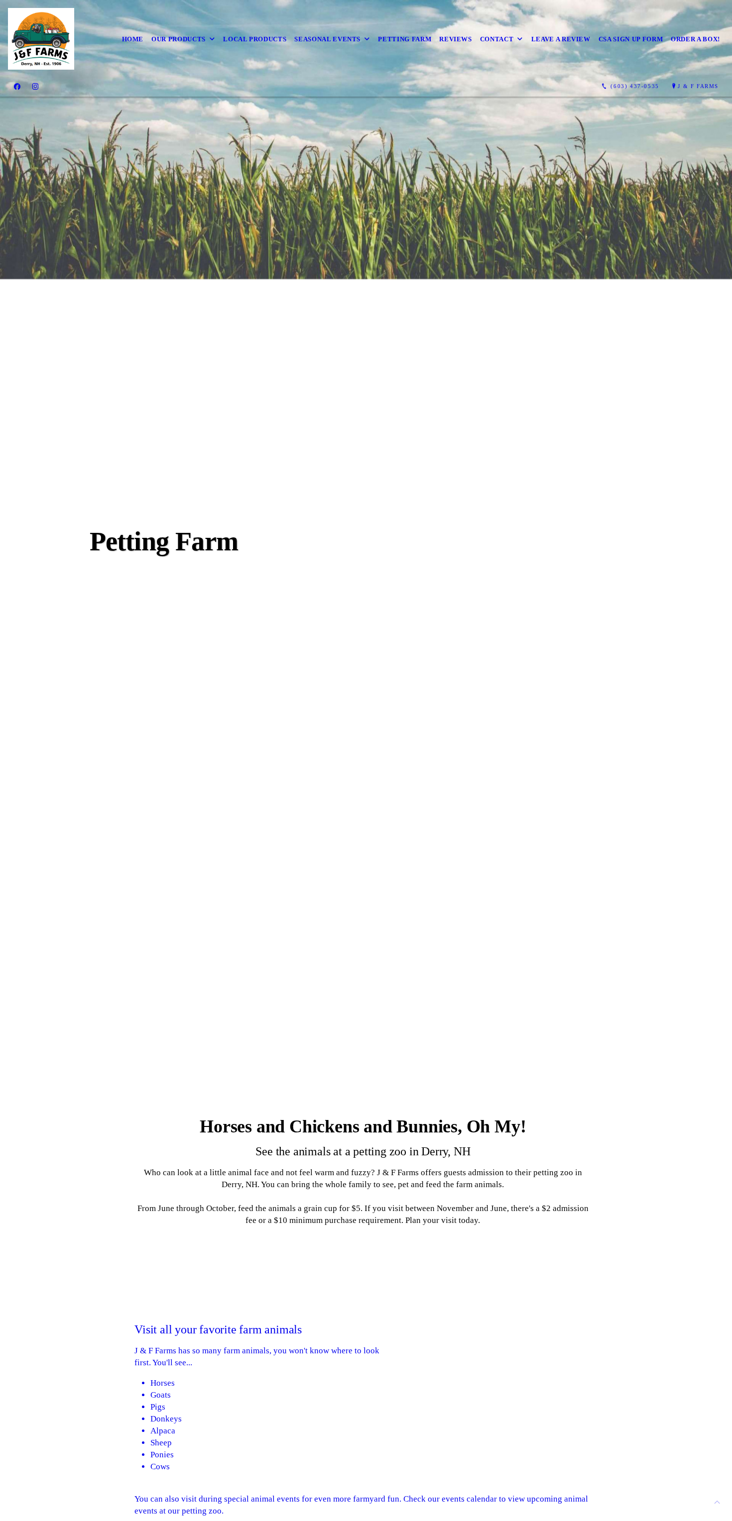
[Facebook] (17, 86)
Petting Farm (404, 39)
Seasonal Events (327, 39)
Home (133, 39)
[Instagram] (35, 86)
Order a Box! (695, 39)
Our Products (178, 39)
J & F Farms (698, 86)
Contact (497, 39)
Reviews (455, 39)
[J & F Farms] (41, 39)
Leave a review (561, 39)
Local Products (254, 39)
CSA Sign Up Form (631, 39)
